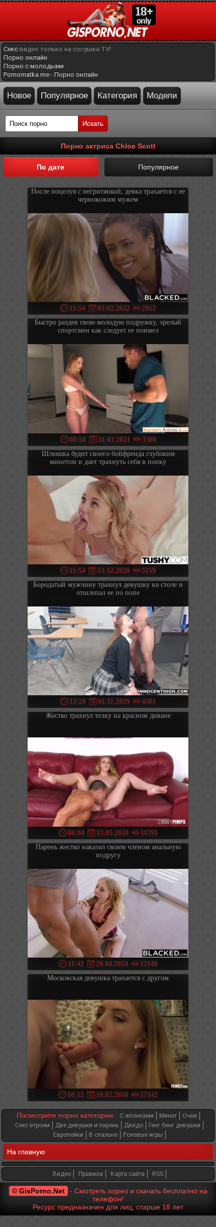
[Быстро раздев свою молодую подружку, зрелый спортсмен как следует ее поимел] (108, 389)
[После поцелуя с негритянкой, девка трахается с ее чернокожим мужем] (108, 258)
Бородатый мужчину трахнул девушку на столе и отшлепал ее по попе (108, 588)
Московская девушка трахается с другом (108, 978)
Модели (162, 95)
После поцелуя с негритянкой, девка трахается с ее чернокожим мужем (108, 195)
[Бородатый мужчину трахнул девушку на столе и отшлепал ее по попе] (108, 651)
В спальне (103, 1134)
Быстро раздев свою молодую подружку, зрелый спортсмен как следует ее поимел (108, 326)
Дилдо (133, 1125)
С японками (137, 1115)
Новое (19, 95)
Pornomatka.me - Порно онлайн (51, 74)
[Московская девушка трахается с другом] (108, 1045)
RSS (157, 1173)
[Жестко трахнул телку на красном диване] (108, 782)
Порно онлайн (25, 57)
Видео (62, 1173)
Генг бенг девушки (174, 1125)
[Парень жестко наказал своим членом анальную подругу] (108, 914)
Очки (189, 1115)
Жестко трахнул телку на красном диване (108, 715)
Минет (168, 1115)
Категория (117, 95)
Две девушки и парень (87, 1125)
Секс (11, 49)
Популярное (64, 95)
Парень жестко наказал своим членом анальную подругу (108, 851)
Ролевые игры (143, 1134)
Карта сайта (128, 1173)
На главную (26, 1152)
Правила (90, 1173)
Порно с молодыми (34, 66)
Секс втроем (32, 1125)
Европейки (68, 1134)
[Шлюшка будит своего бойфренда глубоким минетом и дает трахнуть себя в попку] (108, 521)
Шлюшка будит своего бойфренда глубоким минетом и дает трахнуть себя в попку (108, 458)
